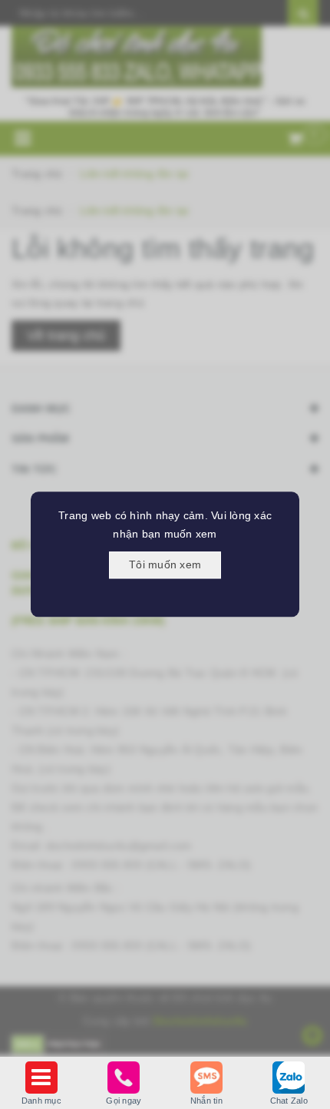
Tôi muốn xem (165, 564)
